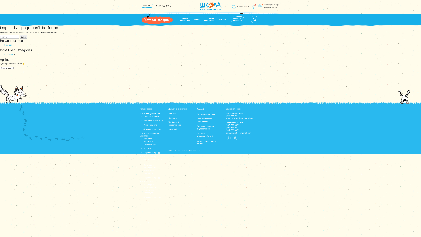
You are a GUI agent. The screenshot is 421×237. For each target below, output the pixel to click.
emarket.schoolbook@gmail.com (240, 118)
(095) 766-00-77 (233, 130)
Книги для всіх (146, 181)
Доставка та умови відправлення (205, 127)
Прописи (148, 148)
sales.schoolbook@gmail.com (238, 133)
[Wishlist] (253, 6)
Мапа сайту (174, 129)
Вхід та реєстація (243, 6)
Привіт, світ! (8, 45)
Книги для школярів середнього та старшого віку (151, 159)
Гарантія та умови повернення (205, 120)
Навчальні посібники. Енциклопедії (150, 141)
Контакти (222, 19)
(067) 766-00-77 (233, 125)
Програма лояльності (206, 114)
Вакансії (200, 109)
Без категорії (8, 55)
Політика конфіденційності (205, 134)
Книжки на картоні (152, 116)
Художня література (152, 129)
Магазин (197, 19)
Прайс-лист (147, 6)
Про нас (172, 113)
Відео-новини (236, 19)
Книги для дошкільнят (150, 113)
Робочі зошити (150, 125)
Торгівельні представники (209, 19)
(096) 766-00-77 (233, 127)
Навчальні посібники (153, 120)
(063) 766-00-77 (163, 6)
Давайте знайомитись (185, 19)
